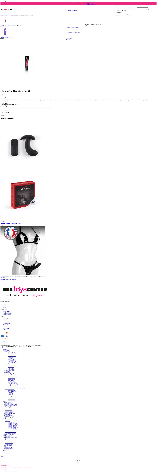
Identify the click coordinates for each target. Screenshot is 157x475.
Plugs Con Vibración (12, 391)
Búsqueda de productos (90, 24)
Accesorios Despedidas (9, 373)
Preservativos (8, 436)
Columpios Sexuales (9, 412)
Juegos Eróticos (8, 371)
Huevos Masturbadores (14, 384)
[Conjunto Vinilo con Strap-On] (22, 275)
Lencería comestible (9, 448)
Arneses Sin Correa (11, 399)
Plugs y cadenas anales (9, 389)
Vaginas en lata (13, 385)
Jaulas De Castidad (9, 415)
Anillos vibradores (11, 378)
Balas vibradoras (11, 357)
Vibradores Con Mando (12, 362)
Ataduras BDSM (8, 407)
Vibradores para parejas (12, 363)
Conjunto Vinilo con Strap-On (8, 279)
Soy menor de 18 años (15, 473)
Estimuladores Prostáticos (13, 377)
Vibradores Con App (12, 361)
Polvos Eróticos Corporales (10, 432)
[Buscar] (86, 26)
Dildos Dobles (10, 368)
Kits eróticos (7, 372)
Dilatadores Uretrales (9, 416)
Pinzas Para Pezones (9, 406)
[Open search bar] (85, 23)
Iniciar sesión (119, 12)
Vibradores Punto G (12, 353)
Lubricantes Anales (21, 107)
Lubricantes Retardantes (12, 429)
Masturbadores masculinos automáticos (17, 388)
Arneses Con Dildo (11, 400)
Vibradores (7, 351)
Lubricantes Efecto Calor (13, 427)
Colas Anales (10, 393)
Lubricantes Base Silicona (31, 107)
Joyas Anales (10, 392)
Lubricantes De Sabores (12, 425)
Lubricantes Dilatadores (12, 426)
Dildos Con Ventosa (12, 366)
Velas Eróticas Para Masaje (10, 433)
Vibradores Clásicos (12, 360)
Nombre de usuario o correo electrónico (126, 8)
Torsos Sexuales (13, 383)
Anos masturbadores (14, 386)
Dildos (6, 364)
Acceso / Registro (6, 453)
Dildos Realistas (11, 367)
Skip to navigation (4, 1)
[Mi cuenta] (132, 4)
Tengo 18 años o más (5, 473)
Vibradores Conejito (12, 352)
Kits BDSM (7, 414)
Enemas (6, 438)
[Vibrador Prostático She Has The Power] (22, 169)
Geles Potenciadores (9, 444)
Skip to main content (12, 1)
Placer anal (48, 107)
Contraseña (121, 10)
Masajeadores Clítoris (12, 359)
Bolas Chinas (8, 439)
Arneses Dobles (11, 397)
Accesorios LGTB (9, 374)
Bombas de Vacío (11, 381)
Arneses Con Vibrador (12, 396)
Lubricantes (13, 15)
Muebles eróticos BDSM (10, 413)
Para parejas (43, 107)
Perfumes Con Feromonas (10, 442)
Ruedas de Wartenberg (9, 417)
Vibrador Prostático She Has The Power (10, 223)
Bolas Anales (10, 394)
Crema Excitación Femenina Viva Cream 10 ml (9, 25)
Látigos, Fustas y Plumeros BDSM (12, 405)
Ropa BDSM (8, 402)
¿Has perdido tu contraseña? (121, 14)
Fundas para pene (11, 380)
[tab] (7, 110)
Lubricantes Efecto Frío (12, 428)
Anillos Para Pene (11, 379)
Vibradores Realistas (12, 354)
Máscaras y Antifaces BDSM (11, 404)
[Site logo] (6, 14)
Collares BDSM (8, 410)
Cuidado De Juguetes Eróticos (11, 437)
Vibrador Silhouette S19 (5, 37)
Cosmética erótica (9, 107)
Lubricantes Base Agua (12, 423)
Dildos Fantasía (11, 369)
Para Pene (7, 375)
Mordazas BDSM (8, 403)
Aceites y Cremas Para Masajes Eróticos (13, 419)
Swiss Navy (6, 106)
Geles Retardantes (8, 445)
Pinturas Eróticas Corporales (10, 430)
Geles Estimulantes (9, 443)
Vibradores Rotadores (12, 356)
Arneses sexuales (8, 395)
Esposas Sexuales (8, 408)
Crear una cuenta (122, 5)
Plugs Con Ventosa (11, 390)
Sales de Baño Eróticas (9, 434)
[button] (3, 220)
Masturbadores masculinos (13, 382)
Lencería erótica (8, 447)
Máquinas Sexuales (9, 411)
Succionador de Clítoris (9, 370)
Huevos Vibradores (11, 358)
